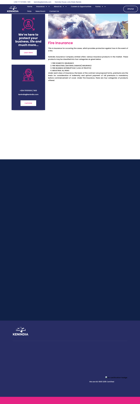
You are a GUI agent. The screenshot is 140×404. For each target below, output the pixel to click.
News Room (40, 11)
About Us (57, 6)
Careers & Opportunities (81, 6)
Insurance (40, 6)
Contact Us (54, 11)
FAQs (29, 11)
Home (29, 6)
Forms (98, 6)
